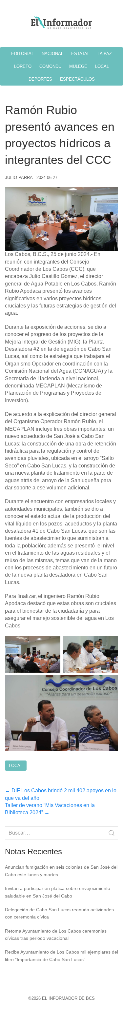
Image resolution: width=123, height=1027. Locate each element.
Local (16, 765)
